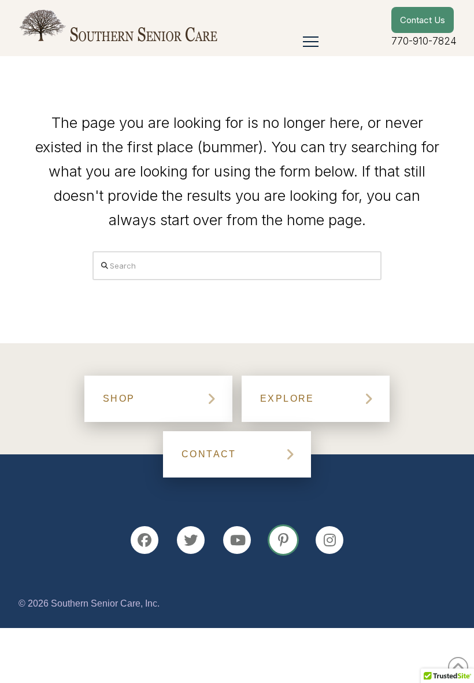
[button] (311, 41)
